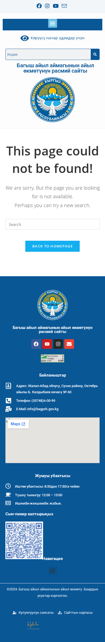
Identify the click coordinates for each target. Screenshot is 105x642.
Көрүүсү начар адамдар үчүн (57, 37)
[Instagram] (58, 344)
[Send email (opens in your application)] (64, 6)
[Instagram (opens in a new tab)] (47, 6)
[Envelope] (69, 344)
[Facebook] (36, 344)
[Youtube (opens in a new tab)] (55, 6)
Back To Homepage (52, 246)
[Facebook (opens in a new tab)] (40, 6)
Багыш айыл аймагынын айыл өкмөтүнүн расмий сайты (55, 68)
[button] (52, 23)
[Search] (95, 54)
